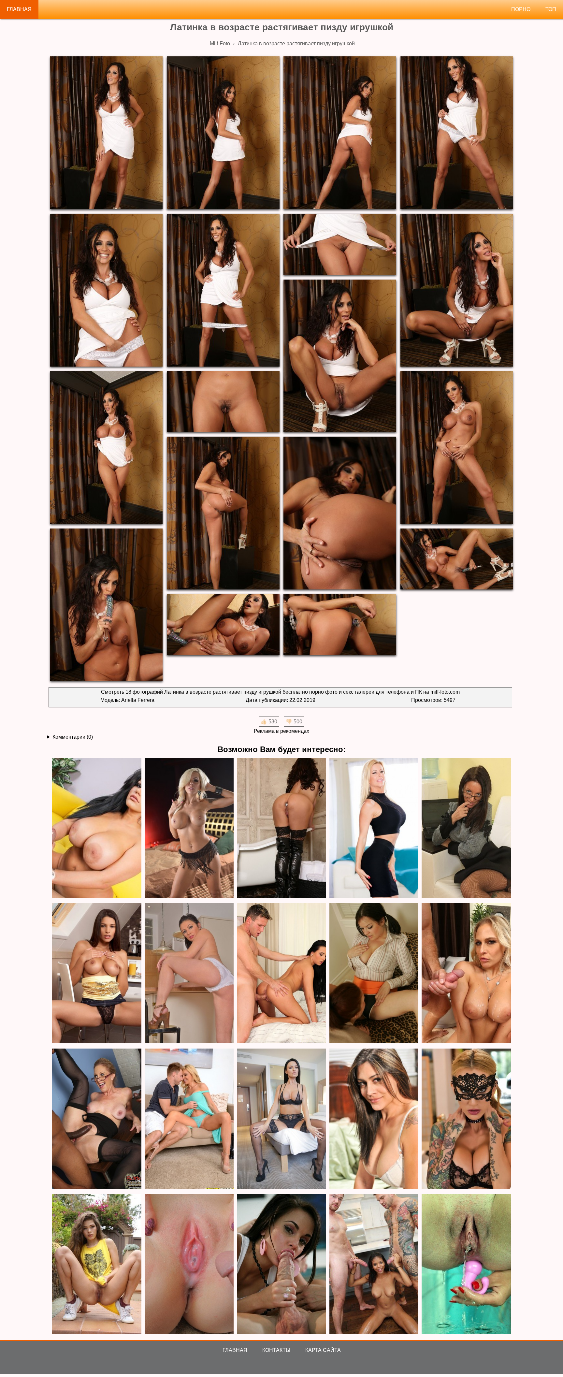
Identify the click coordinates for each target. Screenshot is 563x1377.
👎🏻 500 (294, 721)
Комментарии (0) (72, 737)
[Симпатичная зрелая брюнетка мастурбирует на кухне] (189, 974)
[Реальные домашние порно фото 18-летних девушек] (96, 1264)
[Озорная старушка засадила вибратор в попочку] (281, 828)
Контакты (276, 1350)
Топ (550, 9)
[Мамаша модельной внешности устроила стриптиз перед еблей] (281, 1119)
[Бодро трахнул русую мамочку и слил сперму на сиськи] (466, 974)
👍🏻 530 (269, 721)
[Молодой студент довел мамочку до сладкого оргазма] (281, 974)
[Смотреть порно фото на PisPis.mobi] (466, 1264)
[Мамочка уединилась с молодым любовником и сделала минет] (374, 828)
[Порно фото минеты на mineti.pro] (281, 1264)
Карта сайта (323, 1350)
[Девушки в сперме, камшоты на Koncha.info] (189, 1264)
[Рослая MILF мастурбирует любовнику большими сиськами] (96, 828)
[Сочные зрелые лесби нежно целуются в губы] (374, 1119)
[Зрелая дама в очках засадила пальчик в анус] (466, 828)
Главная (19, 9)
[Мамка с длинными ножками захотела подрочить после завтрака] (96, 974)
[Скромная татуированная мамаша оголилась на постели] (466, 1119)
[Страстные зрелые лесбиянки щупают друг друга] (374, 974)
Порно (520, 9)
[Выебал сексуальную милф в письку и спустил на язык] (189, 1119)
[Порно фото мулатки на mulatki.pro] (374, 1264)
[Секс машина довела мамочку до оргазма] (189, 828)
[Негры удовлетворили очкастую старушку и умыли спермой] (96, 1119)
